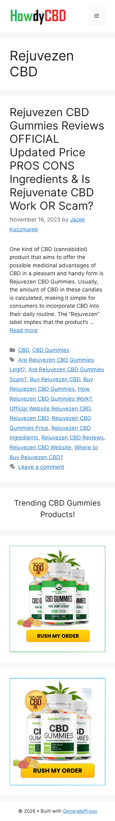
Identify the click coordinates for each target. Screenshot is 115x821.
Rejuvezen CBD (29, 418)
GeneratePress (80, 811)
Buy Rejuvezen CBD (55, 379)
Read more (24, 330)
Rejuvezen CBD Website (40, 447)
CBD (23, 350)
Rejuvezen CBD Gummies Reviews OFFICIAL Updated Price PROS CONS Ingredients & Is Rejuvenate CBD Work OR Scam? (57, 158)
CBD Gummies (50, 350)
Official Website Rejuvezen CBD (50, 408)
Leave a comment (41, 467)
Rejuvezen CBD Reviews (73, 437)
